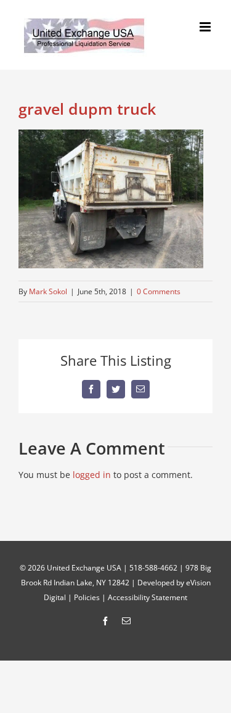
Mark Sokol (48, 291)
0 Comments (158, 291)
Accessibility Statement (147, 597)
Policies (87, 597)
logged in (92, 474)
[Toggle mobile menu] (206, 26)
